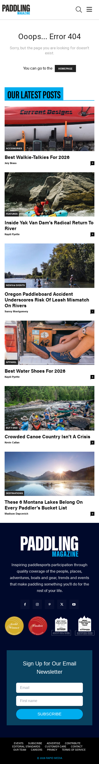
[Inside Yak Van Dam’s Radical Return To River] (49, 194)
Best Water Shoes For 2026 (35, 370)
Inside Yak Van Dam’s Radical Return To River (49, 225)
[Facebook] (24, 604)
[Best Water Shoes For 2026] (49, 343)
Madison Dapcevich (16, 513)
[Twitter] (61, 604)
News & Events (15, 285)
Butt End (11, 427)
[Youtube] (74, 604)
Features (11, 213)
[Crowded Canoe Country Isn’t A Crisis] (49, 408)
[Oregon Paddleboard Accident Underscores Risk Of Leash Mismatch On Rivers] (49, 265)
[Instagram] (37, 604)
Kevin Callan (12, 442)
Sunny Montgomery (16, 311)
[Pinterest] (49, 604)
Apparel (11, 362)
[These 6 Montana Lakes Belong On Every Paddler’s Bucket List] (49, 474)
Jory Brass (11, 163)
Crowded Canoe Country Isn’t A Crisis (47, 436)
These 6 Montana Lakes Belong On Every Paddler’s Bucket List (44, 504)
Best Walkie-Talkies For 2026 (37, 156)
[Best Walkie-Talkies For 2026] (49, 129)
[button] (79, 10)
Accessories (14, 148)
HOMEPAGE (65, 68)
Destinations (14, 493)
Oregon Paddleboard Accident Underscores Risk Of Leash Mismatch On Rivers (47, 299)
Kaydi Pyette (12, 234)
